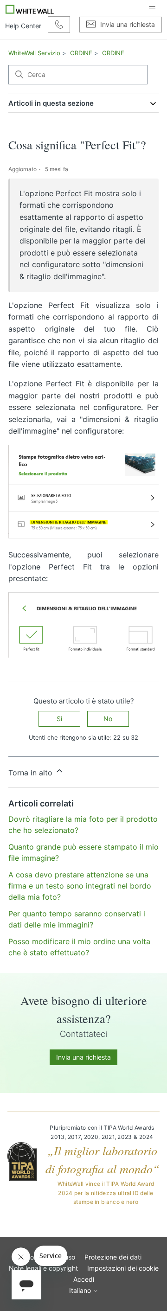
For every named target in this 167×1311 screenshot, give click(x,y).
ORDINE (81, 53)
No (107, 719)
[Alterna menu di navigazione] (152, 8)
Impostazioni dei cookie (123, 1268)
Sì (59, 719)
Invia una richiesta (83, 1057)
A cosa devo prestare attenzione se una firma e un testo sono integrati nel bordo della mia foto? (79, 886)
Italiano (81, 1290)
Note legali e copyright (43, 1268)
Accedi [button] (83, 1279)
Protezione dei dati (112, 1257)
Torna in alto (31, 772)
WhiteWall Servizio (34, 53)
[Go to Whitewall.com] (30, 8)
